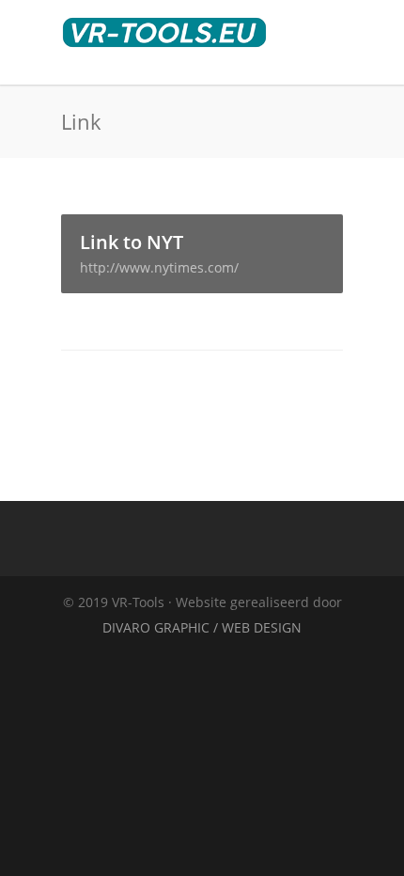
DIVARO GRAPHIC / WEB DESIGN (202, 627)
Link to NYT (159, 252)
